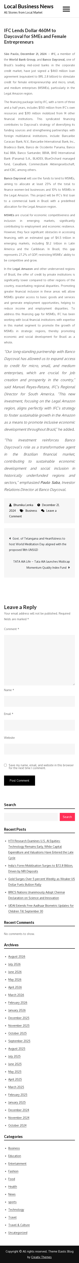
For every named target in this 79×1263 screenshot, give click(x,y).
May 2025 (14, 1071)
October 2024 (17, 1125)
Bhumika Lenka (23, 505)
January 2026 (17, 1010)
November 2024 (18, 1117)
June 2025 (15, 1064)
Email (8, 714)
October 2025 (17, 1033)
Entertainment (17, 1163)
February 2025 (17, 1094)
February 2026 (17, 1002)
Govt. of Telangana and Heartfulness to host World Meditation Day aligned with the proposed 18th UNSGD (37, 544)
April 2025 (15, 1079)
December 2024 (18, 1110)
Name (9, 690)
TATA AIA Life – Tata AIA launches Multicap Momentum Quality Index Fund (41, 564)
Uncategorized (17, 1232)
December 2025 (18, 1018)
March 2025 (16, 1087)
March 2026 (16, 995)
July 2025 (14, 1056)
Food (11, 1179)
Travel (12, 1217)
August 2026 (16, 956)
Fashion (13, 1171)
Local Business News (28, 6)
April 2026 (15, 987)
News (12, 1194)
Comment (11, 629)
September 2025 (19, 1041)
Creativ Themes (41, 1257)
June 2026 (15, 972)
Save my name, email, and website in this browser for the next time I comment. (41, 766)
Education (14, 1156)
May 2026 (14, 979)
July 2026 (14, 964)
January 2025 (17, 1102)
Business (31, 510)
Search (10, 804)
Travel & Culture (19, 1225)
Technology (16, 1209)
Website (9, 737)
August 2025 (16, 1048)
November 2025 (19, 1025)
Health (12, 1186)
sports (12, 1202)
